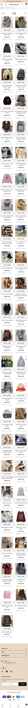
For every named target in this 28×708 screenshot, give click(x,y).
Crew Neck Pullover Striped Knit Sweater (7, 242)
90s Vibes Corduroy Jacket (7, 294)
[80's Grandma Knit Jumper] (21, 595)
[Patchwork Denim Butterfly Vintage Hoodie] (7, 205)
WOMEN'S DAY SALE (10, 7)
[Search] (6, 4)
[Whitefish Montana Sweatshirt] (7, 335)
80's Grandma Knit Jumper (21, 605)
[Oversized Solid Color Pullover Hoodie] (21, 361)
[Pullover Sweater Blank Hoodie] (7, 48)
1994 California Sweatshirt (7, 527)
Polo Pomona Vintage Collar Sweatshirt (7, 373)
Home (2, 7)
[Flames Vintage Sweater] (21, 387)
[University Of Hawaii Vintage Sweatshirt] (21, 126)
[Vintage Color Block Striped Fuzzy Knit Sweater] (21, 283)
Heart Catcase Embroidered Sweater (7, 112)
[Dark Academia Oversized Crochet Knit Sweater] (21, 100)
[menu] (1, 4)
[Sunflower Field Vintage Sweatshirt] (21, 205)
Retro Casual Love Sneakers (21, 242)
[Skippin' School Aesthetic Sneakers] (21, 439)
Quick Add (7, 30)
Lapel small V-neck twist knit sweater (21, 190)
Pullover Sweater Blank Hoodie (7, 60)
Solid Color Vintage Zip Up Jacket (21, 34)
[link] (10, 706)
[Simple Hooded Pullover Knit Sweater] (21, 309)
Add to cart (7, 186)
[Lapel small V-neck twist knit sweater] (21, 179)
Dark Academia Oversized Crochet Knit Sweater (21, 112)
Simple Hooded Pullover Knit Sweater (21, 321)
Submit (22, 684)
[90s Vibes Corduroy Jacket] (7, 283)
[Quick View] (12, 20)
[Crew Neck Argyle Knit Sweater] (7, 387)
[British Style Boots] (7, 492)
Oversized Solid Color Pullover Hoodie (21, 373)
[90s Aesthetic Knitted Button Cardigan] (7, 74)
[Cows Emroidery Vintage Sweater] (7, 413)
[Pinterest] (11, 671)
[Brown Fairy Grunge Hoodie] (21, 516)
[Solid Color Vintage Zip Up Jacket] (21, 22)
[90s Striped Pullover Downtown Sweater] (21, 542)
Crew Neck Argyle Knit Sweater (7, 399)
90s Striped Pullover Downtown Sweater (21, 554)
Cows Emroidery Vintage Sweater (7, 425)
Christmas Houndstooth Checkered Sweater (7, 580)
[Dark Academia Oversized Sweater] (7, 126)
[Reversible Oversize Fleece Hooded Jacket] (7, 22)
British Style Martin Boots (7, 268)
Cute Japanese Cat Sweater (7, 163)
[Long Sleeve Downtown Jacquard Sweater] (21, 74)
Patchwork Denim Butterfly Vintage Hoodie (7, 216)
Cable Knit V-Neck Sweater (21, 580)
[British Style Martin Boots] (7, 257)
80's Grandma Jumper (7, 632)
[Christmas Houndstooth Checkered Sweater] (7, 568)
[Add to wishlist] (12, 18)
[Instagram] (6, 671)
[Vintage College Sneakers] (21, 48)
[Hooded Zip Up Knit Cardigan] (21, 335)
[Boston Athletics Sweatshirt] (21, 492)
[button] (13, 13)
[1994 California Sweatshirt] (7, 516)
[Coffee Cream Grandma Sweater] (21, 413)
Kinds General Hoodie (7, 553)
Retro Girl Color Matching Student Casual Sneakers (7, 477)
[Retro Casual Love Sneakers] (21, 231)
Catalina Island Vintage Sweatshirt (21, 164)
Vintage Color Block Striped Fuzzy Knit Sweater (21, 295)
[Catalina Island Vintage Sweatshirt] (21, 152)
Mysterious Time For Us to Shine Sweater (7, 190)
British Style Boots (7, 503)
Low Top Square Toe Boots (21, 476)
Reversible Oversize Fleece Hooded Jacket (7, 34)
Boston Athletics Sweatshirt (21, 503)
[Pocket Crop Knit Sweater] (7, 309)
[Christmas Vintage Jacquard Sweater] (21, 257)
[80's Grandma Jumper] (7, 621)
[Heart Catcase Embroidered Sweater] (7, 100)
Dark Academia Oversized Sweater (7, 138)
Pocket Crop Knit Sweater (7, 320)
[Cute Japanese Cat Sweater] (7, 152)
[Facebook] (2, 671)
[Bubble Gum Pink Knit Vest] (7, 595)
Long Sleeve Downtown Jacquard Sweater (21, 86)
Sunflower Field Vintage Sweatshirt (20, 216)
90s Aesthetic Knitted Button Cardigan (7, 86)
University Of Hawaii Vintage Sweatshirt (21, 138)
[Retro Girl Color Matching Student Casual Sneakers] (7, 466)
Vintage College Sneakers (21, 59)
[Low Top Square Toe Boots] (21, 466)
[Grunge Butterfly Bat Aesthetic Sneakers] (7, 439)
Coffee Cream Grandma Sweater (21, 425)
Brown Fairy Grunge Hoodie (21, 528)
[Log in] (22, 4)
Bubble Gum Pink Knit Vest (7, 606)
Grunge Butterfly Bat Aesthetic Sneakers (7, 451)
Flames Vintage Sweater (20, 398)
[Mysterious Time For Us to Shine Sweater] (7, 179)
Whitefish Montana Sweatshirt (7, 347)
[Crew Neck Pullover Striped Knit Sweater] (7, 231)
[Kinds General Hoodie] (7, 542)
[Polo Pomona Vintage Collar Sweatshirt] (7, 361)
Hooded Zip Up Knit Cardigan (21, 347)
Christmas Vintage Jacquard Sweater (21, 268)
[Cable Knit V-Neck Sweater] (21, 568)
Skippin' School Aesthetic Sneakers (21, 451)
